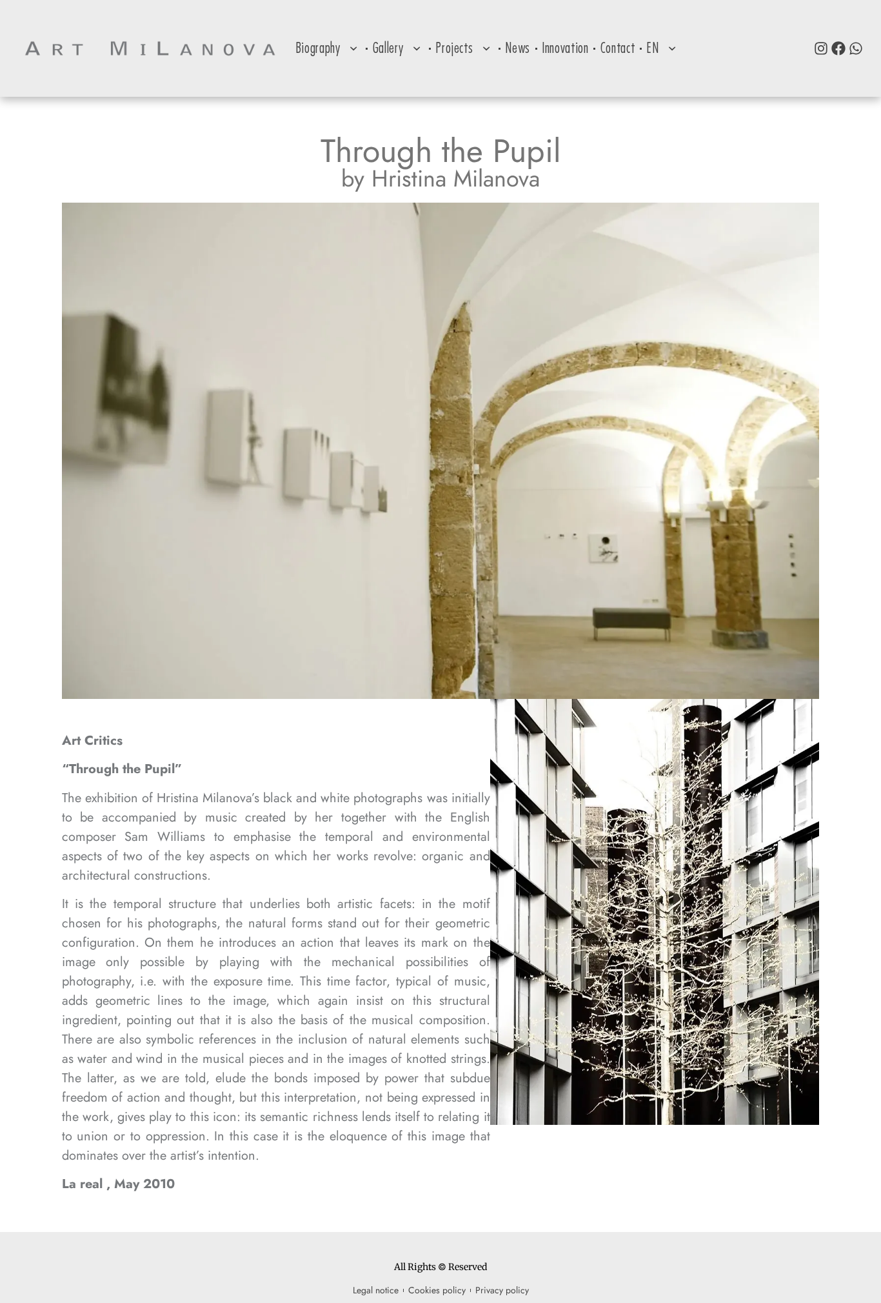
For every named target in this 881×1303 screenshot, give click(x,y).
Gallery (388, 48)
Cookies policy (437, 1290)
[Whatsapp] (856, 48)
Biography (318, 48)
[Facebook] (838, 48)
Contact (617, 48)
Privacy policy (502, 1290)
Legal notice (376, 1290)
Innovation (565, 48)
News (517, 48)
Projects (454, 48)
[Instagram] (821, 48)
